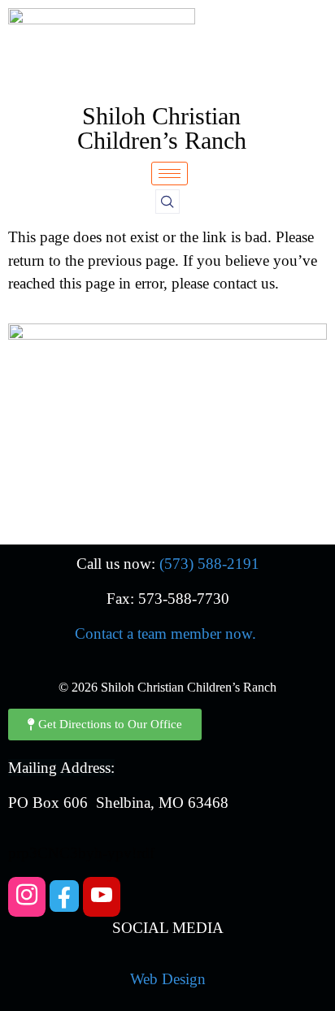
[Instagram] (27, 897)
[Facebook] (64, 896)
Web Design (168, 978)
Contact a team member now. (165, 633)
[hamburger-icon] (169, 173)
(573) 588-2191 (209, 563)
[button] (167, 201)
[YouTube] (101, 897)
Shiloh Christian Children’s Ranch (161, 128)
